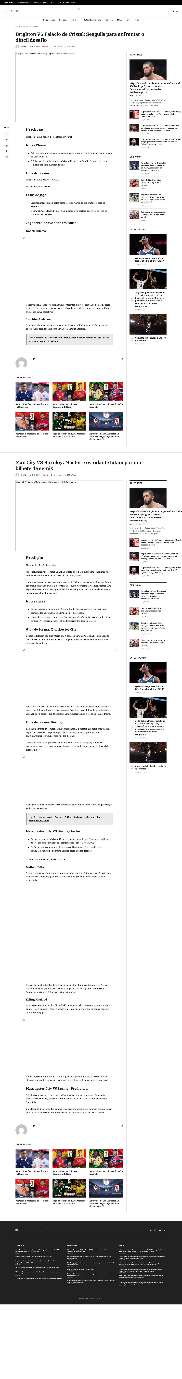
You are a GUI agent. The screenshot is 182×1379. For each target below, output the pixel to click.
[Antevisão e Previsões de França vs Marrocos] (32, 391)
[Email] (6, 157)
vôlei (136, 20)
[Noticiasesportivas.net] (91, 11)
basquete (63, 20)
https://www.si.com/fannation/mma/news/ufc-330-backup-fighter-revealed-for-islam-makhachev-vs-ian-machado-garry (148, 88)
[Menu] (177, 11)
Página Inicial (49, 20)
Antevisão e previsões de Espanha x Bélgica (65, 405)
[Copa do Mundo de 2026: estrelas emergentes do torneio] (134, 183)
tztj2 (24, 47)
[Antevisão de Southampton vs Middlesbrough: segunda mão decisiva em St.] (106, 421)
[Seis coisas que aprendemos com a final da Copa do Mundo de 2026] (134, 215)
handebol (109, 20)
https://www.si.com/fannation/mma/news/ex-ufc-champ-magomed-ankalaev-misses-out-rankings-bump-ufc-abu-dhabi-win (160, 128)
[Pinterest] (6, 151)
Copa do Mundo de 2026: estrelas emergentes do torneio (151, 182)
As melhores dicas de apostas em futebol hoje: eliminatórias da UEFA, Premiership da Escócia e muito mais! (153, 166)
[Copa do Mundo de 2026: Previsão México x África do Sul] (69, 421)
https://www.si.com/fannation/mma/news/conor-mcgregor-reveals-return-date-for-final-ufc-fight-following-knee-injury (161, 141)
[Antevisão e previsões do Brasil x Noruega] (106, 391)
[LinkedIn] (6, 145)
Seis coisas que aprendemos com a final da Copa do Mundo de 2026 (153, 214)
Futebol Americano (92, 20)
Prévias (45, 47)
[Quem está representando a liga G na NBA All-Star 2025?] (148, 244)
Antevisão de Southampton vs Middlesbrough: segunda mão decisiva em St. (104, 436)
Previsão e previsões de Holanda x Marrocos (31, 435)
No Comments (58, 47)
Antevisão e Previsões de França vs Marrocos (31, 405)
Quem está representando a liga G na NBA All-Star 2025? (149, 259)
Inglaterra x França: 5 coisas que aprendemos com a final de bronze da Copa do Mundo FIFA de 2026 (153, 198)
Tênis (128, 20)
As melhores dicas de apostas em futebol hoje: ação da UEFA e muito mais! (38, 1247)
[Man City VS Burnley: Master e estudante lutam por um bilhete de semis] (69, 515)
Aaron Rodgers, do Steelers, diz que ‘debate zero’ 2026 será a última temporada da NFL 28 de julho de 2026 (48, 2)
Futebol (75, 20)
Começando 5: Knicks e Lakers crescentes (150, 339)
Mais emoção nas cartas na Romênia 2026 (80, 1238)
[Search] (173, 11)
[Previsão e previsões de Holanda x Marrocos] (32, 421)
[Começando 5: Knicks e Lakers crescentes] (148, 324)
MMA (119, 20)
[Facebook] (6, 134)
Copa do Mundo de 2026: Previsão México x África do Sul (68, 435)
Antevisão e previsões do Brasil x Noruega (106, 405)
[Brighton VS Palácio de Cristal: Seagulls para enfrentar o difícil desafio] (69, 87)
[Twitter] (6, 140)
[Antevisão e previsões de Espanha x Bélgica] (69, 391)
